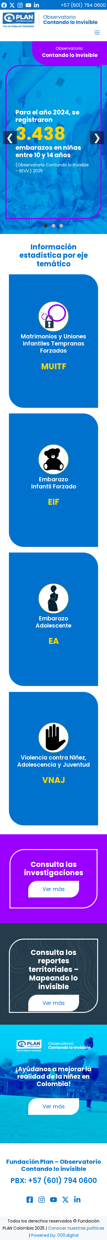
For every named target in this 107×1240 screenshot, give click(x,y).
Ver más (54, 889)
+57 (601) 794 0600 (62, 1180)
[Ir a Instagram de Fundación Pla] (20, 5)
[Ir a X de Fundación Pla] (12, 5)
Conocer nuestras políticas (76, 1228)
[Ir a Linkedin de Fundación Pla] (36, 5)
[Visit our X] (65, 1199)
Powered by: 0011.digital (54, 1235)
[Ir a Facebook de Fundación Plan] (4, 5)
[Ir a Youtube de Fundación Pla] (28, 5)
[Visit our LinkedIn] (77, 1199)
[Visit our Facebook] (29, 1199)
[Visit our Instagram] (41, 1199)
